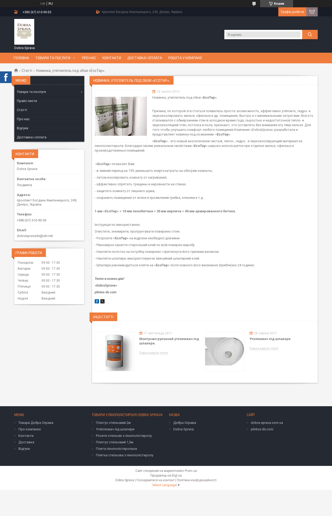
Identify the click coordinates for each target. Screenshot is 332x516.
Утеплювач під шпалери (270, 339)
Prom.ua (191, 471)
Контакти (111, 58)
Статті (27, 71)
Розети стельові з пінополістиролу (124, 436)
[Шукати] (310, 34)
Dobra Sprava (183, 429)
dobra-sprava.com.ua (267, 423)
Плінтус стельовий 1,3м (114, 442)
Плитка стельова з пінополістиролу (124, 455)
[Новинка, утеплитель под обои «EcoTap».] (121, 116)
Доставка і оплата (144, 58)
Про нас (89, 58)
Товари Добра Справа (35, 423)
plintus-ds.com (262, 429)
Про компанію (29, 429)
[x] (102, 302)
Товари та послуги (52, 58)
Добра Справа (184, 423)
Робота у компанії (185, 58)
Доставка (26, 442)
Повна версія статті (153, 353)
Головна (21, 58)
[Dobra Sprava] (24, 32)
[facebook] (97, 302)
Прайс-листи (27, 101)
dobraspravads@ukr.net (35, 236)
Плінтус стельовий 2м (113, 423)
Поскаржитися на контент (155, 480)
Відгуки (22, 128)
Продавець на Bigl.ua (166, 475)
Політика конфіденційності (197, 480)
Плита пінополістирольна (116, 449)
